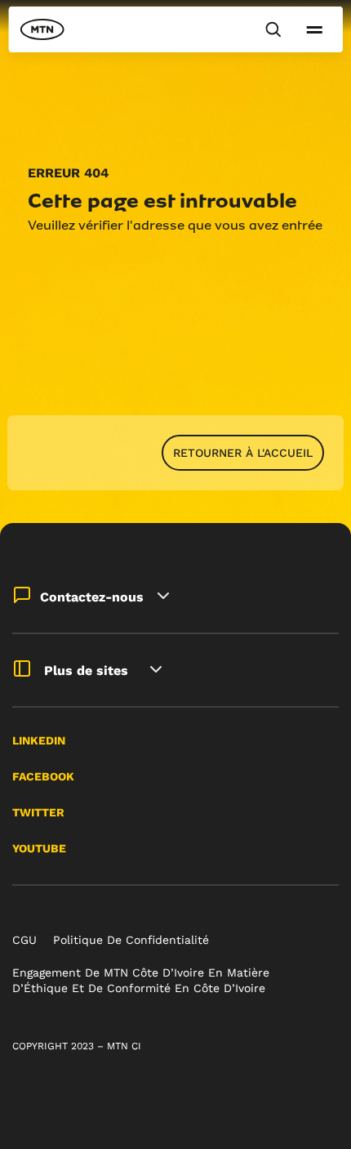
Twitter (38, 812)
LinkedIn (38, 740)
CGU (24, 939)
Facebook (43, 776)
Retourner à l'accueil (243, 452)
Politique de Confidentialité (131, 939)
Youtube (39, 848)
